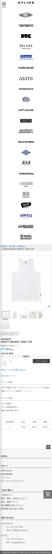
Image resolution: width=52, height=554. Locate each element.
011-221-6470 (17, 539)
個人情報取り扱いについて (12, 505)
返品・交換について (9, 502)
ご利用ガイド (6, 495)
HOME (4, 246)
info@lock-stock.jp (19, 530)
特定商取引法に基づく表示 (12, 508)
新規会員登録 (6, 474)
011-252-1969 (17, 527)
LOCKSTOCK (7, 523)
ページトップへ (48, 447)
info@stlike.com (18, 542)
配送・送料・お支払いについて (14, 498)
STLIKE (12, 246)
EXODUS (21, 246)
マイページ (5, 477)
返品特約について (8, 375)
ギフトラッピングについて (12, 481)
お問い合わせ (6, 470)
